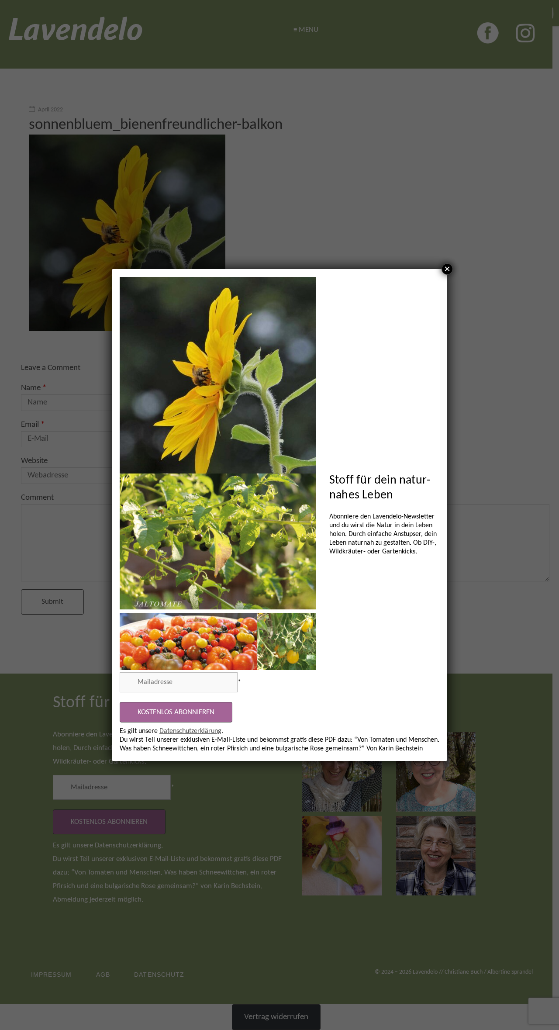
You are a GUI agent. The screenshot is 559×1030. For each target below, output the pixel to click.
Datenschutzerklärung (190, 731)
